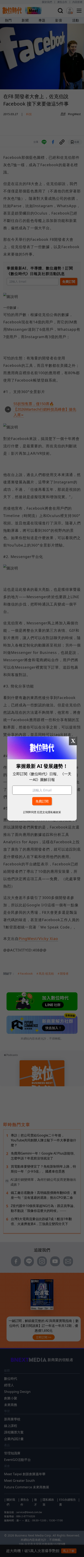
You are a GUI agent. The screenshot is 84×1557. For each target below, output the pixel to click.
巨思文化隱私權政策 (49, 812)
